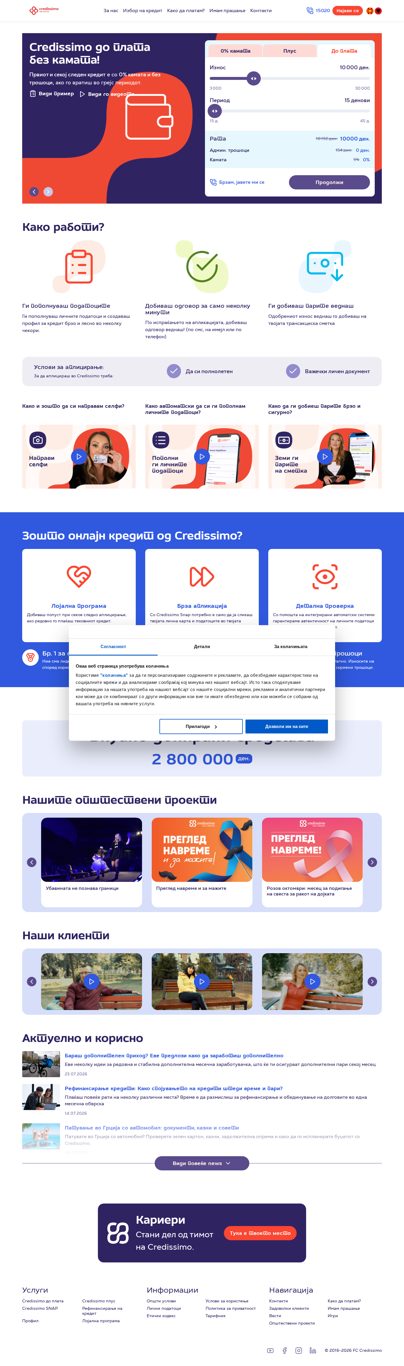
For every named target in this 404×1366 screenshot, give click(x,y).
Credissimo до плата (43, 1301)
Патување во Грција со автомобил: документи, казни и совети (152, 1128)
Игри (333, 1315)
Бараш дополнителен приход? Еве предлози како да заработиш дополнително (174, 1055)
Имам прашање (227, 10)
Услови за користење (227, 1301)
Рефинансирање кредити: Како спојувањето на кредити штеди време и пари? (174, 1088)
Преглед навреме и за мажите (191, 888)
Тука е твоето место (260, 1233)
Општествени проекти (292, 1323)
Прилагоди (198, 726)
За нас (111, 10)
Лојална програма (78, 605)
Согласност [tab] (113, 646)
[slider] (254, 78)
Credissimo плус (98, 1301)
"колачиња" (115, 675)
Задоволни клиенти (289, 1308)
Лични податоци (164, 1308)
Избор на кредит (142, 10)
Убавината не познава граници (82, 888)
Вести (275, 1315)
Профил (30, 1320)
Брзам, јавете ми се (241, 182)
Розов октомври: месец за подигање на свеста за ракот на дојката (309, 891)
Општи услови (161, 1301)
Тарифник (216, 1315)
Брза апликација (202, 605)
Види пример (56, 93)
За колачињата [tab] (290, 646)
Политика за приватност (231, 1308)
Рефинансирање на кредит (102, 1311)
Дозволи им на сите (286, 726)
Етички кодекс (161, 1315)
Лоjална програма (101, 1320)
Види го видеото (111, 94)
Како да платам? (186, 10)
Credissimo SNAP (40, 1308)
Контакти (261, 10)
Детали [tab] (202, 646)
